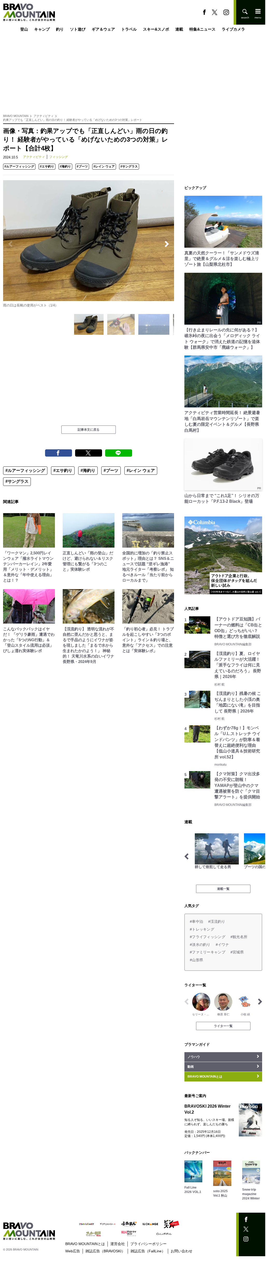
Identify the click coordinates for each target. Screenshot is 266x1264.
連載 (179, 29)
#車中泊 (196, 921)
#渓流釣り (216, 921)
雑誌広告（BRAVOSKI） (105, 1251)
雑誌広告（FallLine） (148, 1251)
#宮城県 (237, 952)
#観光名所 (239, 937)
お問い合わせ (181, 1251)
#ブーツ (82, 166)
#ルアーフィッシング (19, 166)
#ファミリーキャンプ (207, 952)
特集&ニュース (202, 29)
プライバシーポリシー (148, 1244)
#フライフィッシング (207, 937)
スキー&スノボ (156, 29)
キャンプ (42, 29)
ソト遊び (77, 29)
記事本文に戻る (88, 429)
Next (167, 244)
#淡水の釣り (200, 944)
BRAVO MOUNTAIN (15, 115)
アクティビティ (44, 115)
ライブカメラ (233, 29)
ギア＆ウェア (103, 29)
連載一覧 (223, 889)
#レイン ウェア (104, 166)
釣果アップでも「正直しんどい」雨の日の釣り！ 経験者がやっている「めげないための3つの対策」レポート (72, 119)
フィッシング (58, 157)
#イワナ (222, 944)
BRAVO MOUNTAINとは (85, 1244)
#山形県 (196, 960)
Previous (10, 244)
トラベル (129, 29)
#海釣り (65, 166)
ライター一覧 (223, 1026)
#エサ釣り (47, 166)
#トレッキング (202, 929)
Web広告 (72, 1251)
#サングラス (129, 166)
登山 (24, 29)
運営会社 (117, 1244)
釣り (60, 29)
